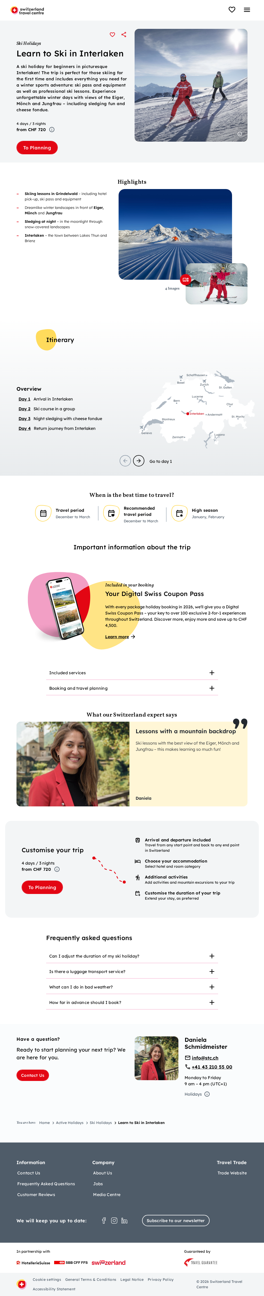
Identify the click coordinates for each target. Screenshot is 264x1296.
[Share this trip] (123, 34)
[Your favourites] (232, 10)
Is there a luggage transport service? (87, 971)
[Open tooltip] (52, 129)
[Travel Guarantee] (200, 1262)
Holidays (193, 1094)
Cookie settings (47, 1279)
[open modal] (185, 279)
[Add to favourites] (112, 34)
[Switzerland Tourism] (108, 1262)
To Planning (37, 148)
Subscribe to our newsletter (176, 1220)
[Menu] (247, 9)
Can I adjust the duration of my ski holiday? (94, 956)
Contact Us (32, 1075)
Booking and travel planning (78, 688)
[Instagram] (114, 1220)
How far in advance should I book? (85, 1002)
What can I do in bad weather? (81, 987)
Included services (67, 672)
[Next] (138, 460)
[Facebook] (104, 1220)
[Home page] (27, 10)
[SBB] (71, 1262)
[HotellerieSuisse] (33, 1262)
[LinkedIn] (124, 1220)
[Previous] (125, 460)
